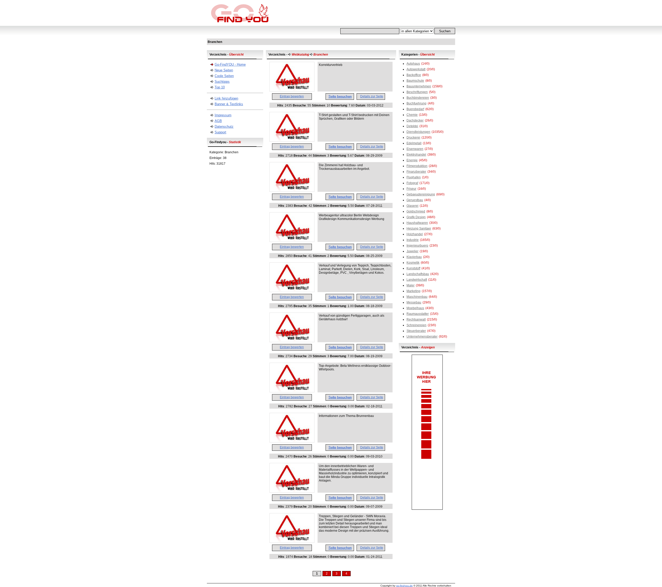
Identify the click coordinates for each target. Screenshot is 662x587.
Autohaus (413, 63)
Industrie (413, 240)
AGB (218, 121)
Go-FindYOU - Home (230, 64)
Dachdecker (415, 120)
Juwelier (412, 251)
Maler (411, 285)
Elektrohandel (416, 154)
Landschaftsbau (418, 274)
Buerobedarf (415, 109)
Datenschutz (224, 126)
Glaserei (412, 206)
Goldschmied (416, 211)
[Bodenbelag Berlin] (292, 291)
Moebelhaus (415, 308)
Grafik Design (416, 217)
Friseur (411, 188)
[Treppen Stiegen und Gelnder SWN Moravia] (292, 541)
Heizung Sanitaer (419, 228)
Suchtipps (222, 81)
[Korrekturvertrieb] (292, 90)
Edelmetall (414, 143)
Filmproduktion (417, 166)
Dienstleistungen (418, 132)
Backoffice (414, 75)
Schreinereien (416, 325)
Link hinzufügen (226, 98)
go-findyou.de (404, 585)
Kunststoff (413, 268)
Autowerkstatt (416, 69)
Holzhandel (415, 234)
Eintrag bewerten (292, 96)
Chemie (412, 115)
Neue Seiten (224, 70)
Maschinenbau (417, 297)
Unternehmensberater (422, 336)
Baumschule (415, 80)
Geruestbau (415, 200)
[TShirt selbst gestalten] (292, 140)
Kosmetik (413, 262)
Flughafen (414, 177)
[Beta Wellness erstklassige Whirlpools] (292, 391)
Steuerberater (416, 331)
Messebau (414, 302)
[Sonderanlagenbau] (292, 491)
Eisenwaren (415, 149)
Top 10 (220, 87)
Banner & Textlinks (229, 104)
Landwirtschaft (417, 279)
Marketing (413, 291)
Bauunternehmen (419, 86)
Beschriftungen (417, 92)
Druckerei (413, 137)
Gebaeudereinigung (421, 194)
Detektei (412, 126)
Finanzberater (416, 171)
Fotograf (412, 183)
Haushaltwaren (417, 223)
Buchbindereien (418, 98)
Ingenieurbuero (417, 245)
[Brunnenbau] (292, 441)
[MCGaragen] (292, 341)
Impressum (223, 115)
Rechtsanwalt (416, 319)
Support (220, 132)
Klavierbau (414, 257)
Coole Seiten (224, 76)
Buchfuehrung (416, 103)
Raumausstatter (418, 314)
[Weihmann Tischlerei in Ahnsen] (292, 190)
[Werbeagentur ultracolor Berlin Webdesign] (292, 240)
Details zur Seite (371, 96)
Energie (412, 160)
